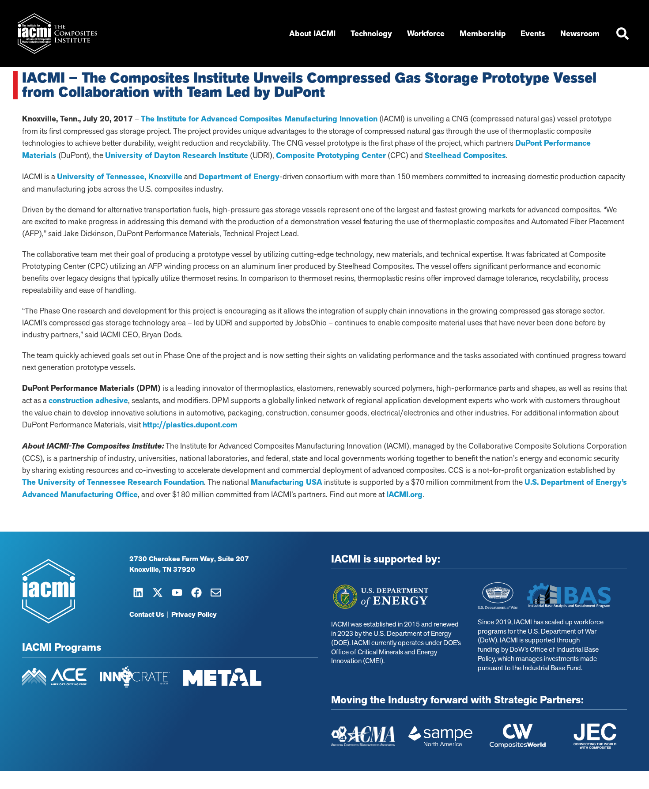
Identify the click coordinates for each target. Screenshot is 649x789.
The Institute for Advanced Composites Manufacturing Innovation (259, 118)
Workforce (426, 33)
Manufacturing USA (286, 482)
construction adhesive (88, 400)
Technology (371, 33)
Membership (483, 33)
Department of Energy (239, 176)
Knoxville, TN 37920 (162, 569)
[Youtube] (177, 592)
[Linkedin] (138, 592)
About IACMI (312, 33)
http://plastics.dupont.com (190, 424)
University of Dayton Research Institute (176, 155)
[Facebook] (196, 592)
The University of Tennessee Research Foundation (113, 482)
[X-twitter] (157, 592)
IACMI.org (404, 494)
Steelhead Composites (465, 155)
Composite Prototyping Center (331, 155)
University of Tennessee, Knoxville (119, 176)
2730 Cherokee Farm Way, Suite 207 (189, 559)
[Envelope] (216, 592)
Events (533, 33)
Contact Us (146, 614)
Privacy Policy (194, 614)
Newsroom (580, 33)
